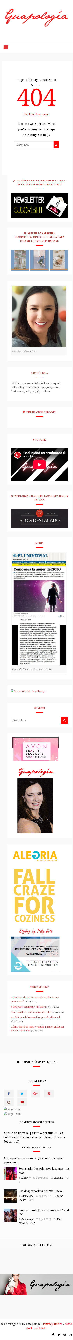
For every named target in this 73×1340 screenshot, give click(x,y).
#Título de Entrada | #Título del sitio (29, 1133)
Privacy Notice (52, 1324)
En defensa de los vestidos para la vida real (35, 1017)
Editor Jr (26, 1177)
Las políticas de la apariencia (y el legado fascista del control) (34, 1137)
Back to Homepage (36, 114)
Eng (59, 1219)
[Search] (56, 144)
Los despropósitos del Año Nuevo (41, 1191)
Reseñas (58, 1177)
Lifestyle (23, 1223)
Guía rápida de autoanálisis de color (31, 1012)
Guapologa (27, 1196)
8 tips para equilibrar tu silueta (28, 1006)
